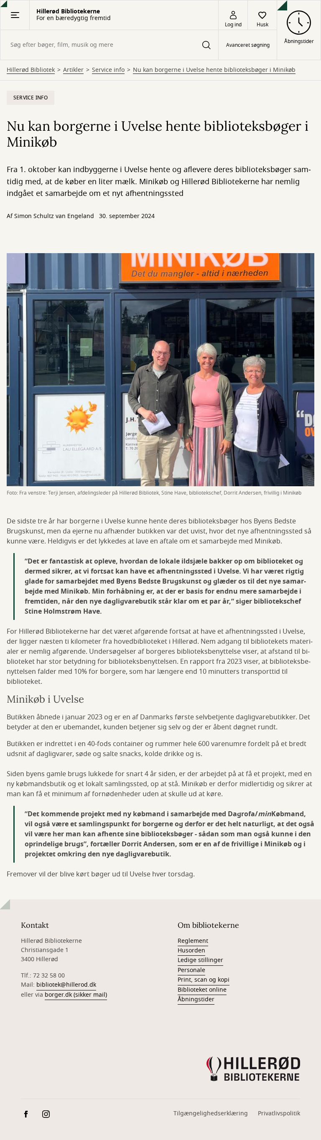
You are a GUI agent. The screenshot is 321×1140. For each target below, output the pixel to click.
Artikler (73, 70)
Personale (191, 970)
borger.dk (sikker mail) (76, 994)
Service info (108, 70)
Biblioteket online (202, 989)
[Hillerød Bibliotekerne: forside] (253, 1069)
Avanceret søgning (248, 45)
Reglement (193, 941)
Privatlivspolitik (279, 1113)
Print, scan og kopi (203, 979)
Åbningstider (196, 999)
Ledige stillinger (200, 960)
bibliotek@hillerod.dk (66, 984)
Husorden (191, 950)
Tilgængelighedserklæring (210, 1113)
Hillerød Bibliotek (31, 70)
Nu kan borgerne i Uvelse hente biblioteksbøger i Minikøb (214, 70)
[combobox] (109, 45)
